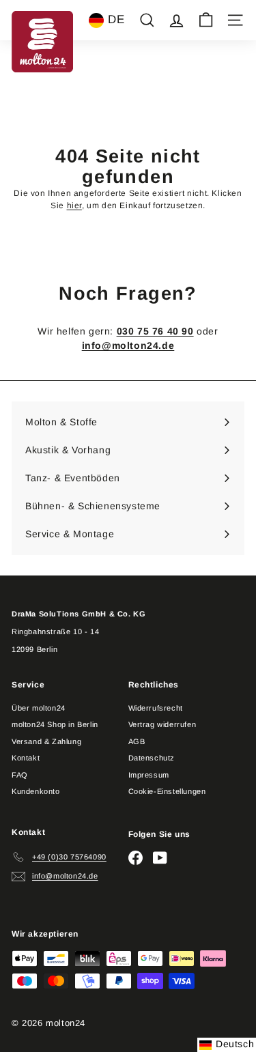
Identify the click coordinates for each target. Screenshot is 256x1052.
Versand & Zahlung (46, 741)
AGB (136, 741)
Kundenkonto (36, 791)
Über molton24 (39, 708)
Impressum (148, 775)
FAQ (20, 775)
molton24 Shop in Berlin (55, 724)
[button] (106, 20)
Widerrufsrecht (155, 708)
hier (74, 205)
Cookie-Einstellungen (167, 791)
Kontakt (26, 758)
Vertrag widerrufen (162, 724)
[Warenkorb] (206, 20)
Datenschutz (151, 758)
